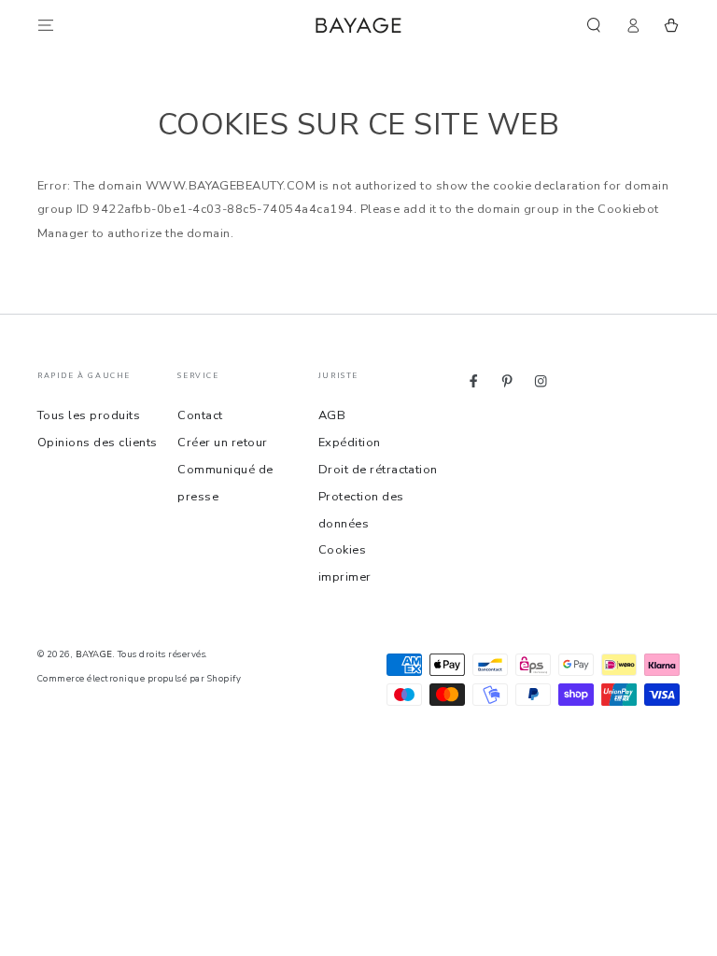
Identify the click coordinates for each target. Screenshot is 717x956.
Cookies (342, 549)
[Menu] (45, 24)
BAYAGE (94, 654)
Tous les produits (88, 415)
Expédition (349, 442)
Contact (199, 415)
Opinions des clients (97, 442)
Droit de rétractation (378, 469)
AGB (331, 415)
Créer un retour (222, 442)
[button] (593, 24)
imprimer (345, 577)
